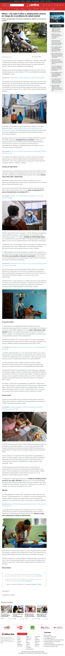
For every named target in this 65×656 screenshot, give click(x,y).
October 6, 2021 (36, 584)
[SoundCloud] (57, 5)
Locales (18, 642)
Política (18, 639)
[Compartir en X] (10, 619)
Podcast (47, 9)
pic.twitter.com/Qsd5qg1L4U (26, 580)
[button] (1, 611)
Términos (37, 651)
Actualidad (23, 9)
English (5, 5)
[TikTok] (63, 5)
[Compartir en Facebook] (8, 619)
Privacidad (42, 651)
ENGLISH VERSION (22, 633)
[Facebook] (43, 5)
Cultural (27, 636)
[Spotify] (60, 5)
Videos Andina (7, 602)
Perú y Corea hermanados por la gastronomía (53, 644)
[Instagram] (54, 5)
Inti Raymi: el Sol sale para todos (51, 646)
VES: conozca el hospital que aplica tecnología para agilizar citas (5, 615)
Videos (41, 9)
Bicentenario (16, 1)
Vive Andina (48, 1)
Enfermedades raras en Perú (50, 636)
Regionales (19, 644)
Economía (19, 641)
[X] (46, 5)
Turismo (42, 1)
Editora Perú (24, 651)
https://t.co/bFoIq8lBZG (36, 576)
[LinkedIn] (49, 5)
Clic (26, 641)
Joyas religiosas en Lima (49, 638)
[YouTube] (52, 5)
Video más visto (56, 13)
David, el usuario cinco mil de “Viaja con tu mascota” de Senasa (42, 615)
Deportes (28, 639)
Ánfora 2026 (28, 638)
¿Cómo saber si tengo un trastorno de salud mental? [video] (26, 78)
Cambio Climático (29, 649)
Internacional (20, 646)
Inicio (18, 636)
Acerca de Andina (31, 651)
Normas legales (35, 1)
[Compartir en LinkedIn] (11, 619)
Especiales (28, 1)
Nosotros (37, 646)
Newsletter (53, 9)
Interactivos (37, 641)
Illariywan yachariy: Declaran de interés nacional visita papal (29, 615)
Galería (29, 9)
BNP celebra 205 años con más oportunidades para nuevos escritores (18, 615)
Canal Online (35, 9)
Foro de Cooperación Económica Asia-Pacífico (54, 639)
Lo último (16, 9)
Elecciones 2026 (47, 635)
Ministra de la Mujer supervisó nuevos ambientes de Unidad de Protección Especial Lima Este (57, 88)
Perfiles (22, 1)
